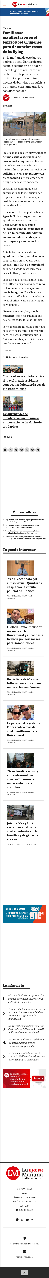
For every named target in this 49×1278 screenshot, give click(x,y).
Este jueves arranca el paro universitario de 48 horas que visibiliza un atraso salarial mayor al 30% (25, 538)
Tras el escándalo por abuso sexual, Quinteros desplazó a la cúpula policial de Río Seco (23, 532)
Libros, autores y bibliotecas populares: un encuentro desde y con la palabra (22, 526)
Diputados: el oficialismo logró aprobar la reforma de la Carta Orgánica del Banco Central (25, 521)
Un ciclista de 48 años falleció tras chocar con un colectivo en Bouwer (24, 683)
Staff (24, 1193)
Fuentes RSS (25, 1205)
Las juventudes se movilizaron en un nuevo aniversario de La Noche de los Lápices (22, 420)
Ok (24, 1272)
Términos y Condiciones (24, 1197)
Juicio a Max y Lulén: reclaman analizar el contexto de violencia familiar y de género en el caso (24, 831)
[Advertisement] (24, 480)
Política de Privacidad (24, 1201)
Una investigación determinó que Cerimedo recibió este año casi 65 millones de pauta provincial (26, 1029)
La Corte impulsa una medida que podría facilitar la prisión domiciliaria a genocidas (26, 1043)
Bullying (8, 437)
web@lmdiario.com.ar (24, 1257)
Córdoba (7, 28)
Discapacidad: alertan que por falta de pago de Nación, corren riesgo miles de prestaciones (26, 999)
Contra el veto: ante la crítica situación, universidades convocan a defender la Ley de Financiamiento (24, 383)
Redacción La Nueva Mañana (23, 97)
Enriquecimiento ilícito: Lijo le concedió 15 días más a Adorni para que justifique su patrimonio (26, 1056)
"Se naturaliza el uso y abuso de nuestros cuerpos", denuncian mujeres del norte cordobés (23, 779)
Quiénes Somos (24, 1189)
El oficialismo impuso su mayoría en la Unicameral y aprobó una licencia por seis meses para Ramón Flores (25, 635)
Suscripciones (25, 1210)
